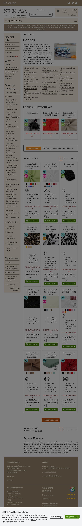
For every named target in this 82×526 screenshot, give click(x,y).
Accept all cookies (72, 517)
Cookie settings (56, 517)
